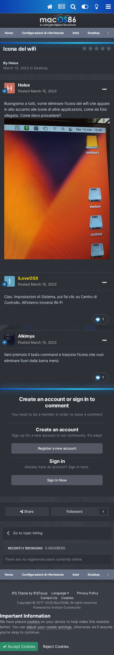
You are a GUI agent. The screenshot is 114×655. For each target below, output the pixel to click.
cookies (33, 621)
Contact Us (49, 598)
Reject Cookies (55, 646)
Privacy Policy (87, 593)
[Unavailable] (57, 188)
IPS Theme (20, 593)
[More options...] (104, 89)
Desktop (41, 68)
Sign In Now (57, 480)
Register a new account (57, 448)
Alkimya (26, 336)
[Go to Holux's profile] (9, 88)
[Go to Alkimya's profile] (9, 339)
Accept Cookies (21, 646)
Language (59, 593)
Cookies (67, 598)
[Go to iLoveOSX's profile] (9, 281)
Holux (13, 63)
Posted (37, 91)
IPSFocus (40, 593)
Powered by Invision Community (57, 607)
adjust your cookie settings (49, 627)
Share (28, 511)
